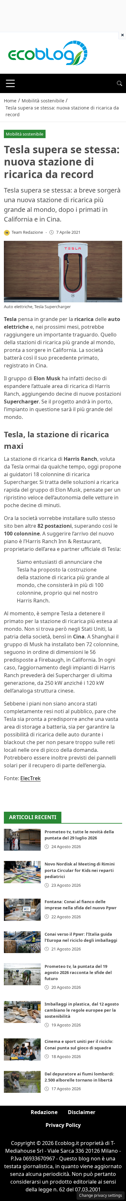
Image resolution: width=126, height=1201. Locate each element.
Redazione (44, 1112)
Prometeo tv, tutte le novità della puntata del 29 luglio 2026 (79, 835)
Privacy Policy (63, 1125)
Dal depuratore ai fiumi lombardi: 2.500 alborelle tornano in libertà (79, 1077)
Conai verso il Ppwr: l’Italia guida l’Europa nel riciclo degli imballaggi (81, 937)
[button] (119, 83)
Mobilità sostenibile (24, 134)
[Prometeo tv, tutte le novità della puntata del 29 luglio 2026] (22, 840)
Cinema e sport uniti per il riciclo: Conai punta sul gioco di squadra (79, 1044)
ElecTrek (30, 778)
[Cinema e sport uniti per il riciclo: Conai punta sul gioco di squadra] (22, 1049)
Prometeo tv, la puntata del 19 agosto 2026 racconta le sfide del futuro (78, 972)
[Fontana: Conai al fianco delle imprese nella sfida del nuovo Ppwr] (22, 910)
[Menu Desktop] (10, 83)
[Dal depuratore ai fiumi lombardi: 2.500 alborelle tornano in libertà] (22, 1082)
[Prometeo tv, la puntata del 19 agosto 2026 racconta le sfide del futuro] (22, 974)
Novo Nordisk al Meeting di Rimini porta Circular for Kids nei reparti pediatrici (80, 870)
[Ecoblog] (47, 52)
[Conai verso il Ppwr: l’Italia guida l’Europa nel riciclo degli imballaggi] (22, 942)
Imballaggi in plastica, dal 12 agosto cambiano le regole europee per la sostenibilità (82, 1010)
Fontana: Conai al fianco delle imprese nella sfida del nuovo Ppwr (81, 905)
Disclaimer (81, 1112)
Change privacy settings (100, 1195)
